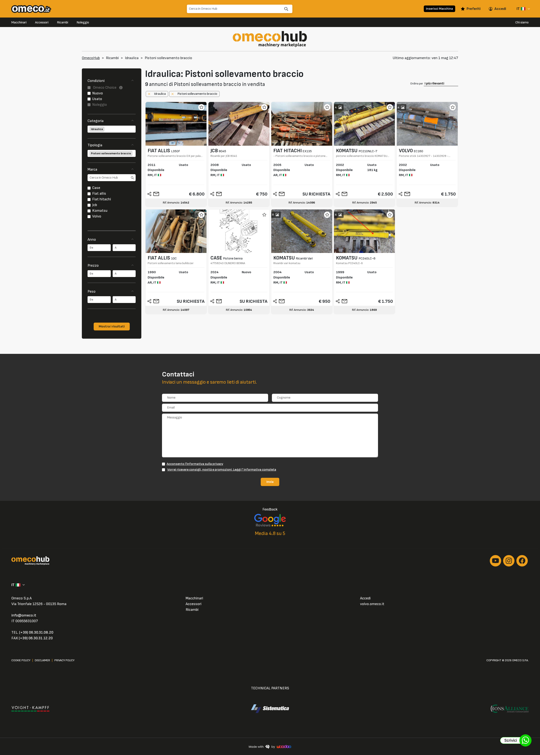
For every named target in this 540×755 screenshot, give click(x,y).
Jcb (94, 205)
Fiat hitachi (101, 199)
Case (96, 188)
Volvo (96, 216)
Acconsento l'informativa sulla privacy (195, 464)
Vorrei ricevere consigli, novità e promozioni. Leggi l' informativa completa (221, 469)
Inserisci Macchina (439, 9)
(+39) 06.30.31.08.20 (36, 632)
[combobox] (112, 129)
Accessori (42, 22)
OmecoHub (91, 58)
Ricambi (62, 22)
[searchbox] (105, 129)
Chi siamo (522, 22)
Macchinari (19, 22)
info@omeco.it (23, 615)
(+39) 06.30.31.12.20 (36, 638)
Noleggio (83, 22)
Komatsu (99, 210)
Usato (97, 99)
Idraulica (132, 58)
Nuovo (97, 93)
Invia (270, 482)
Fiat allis (99, 193)
